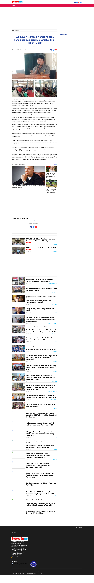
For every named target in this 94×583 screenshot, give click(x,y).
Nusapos (61, 571)
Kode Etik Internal (71, 571)
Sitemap (80, 571)
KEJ (65, 571)
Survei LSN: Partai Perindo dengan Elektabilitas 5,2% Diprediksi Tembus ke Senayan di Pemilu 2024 (39, 465)
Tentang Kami (38, 571)
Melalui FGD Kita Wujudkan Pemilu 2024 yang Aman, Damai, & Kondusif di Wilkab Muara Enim (41, 367)
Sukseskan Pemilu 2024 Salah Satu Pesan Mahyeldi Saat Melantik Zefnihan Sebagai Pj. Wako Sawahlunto (41, 319)
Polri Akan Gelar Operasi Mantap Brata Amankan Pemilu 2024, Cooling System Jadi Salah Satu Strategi (40, 377)
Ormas (17, 30)
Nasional (54, 304)
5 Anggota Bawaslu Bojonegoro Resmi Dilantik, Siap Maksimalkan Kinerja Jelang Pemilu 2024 (40, 434)
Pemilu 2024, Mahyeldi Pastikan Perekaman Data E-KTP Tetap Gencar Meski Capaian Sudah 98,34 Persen (40, 387)
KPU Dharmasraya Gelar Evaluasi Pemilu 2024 (41, 248)
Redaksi (13, 557)
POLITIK (55, 351)
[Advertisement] (47, 18)
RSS (81, 571)
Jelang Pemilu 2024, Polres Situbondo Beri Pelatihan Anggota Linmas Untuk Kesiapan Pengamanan (40, 475)
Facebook (76, 571)
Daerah (55, 459)
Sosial (55, 419)
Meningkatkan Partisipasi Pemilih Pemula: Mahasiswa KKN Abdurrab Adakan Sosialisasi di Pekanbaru (41, 415)
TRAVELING (54, 292)
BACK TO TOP (79, 527)
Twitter (78, 571)
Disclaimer (55, 571)
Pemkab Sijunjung (52, 515)
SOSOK (55, 312)
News (55, 507)
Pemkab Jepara (53, 487)
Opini (56, 495)
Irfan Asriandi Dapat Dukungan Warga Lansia (41, 349)
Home (13, 5)
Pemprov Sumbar (52, 323)
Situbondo (54, 333)
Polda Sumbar (53, 283)
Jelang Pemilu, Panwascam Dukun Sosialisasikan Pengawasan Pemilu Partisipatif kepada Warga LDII (38, 455)
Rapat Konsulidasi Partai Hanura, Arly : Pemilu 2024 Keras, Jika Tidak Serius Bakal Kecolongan (41, 357)
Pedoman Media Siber (46, 571)
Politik (55, 251)
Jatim (55, 341)
